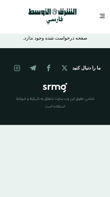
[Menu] (102, 16)
